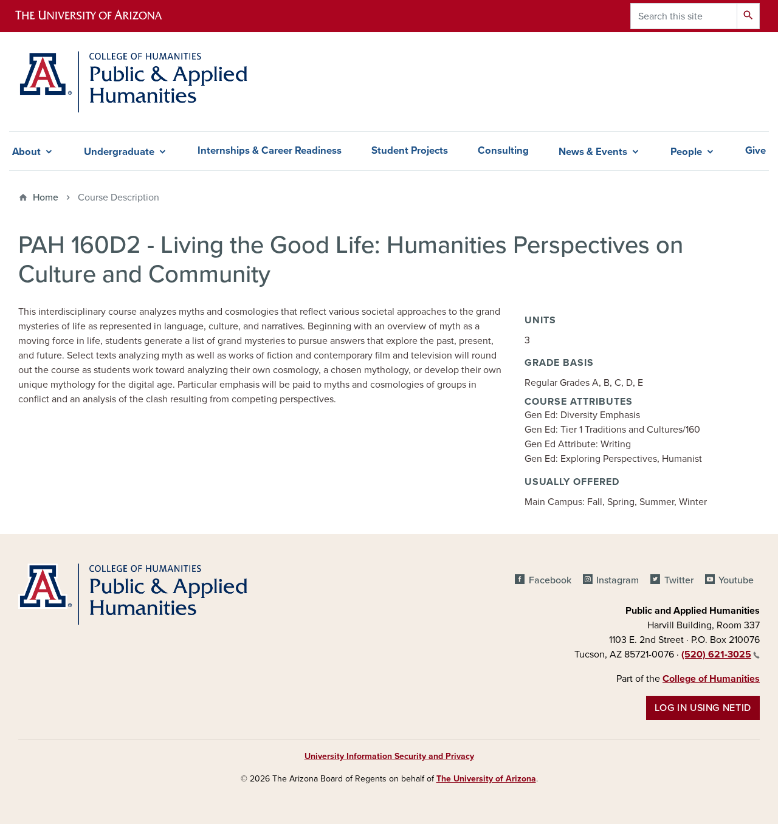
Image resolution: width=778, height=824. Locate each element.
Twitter (678, 580)
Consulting (503, 151)
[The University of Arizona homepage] (99, 16)
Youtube (736, 580)
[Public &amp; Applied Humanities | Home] (135, 81)
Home (45, 197)
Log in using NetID (703, 708)
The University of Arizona (486, 779)
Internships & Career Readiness (270, 151)
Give (755, 151)
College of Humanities (711, 679)
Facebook (550, 580)
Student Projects (409, 151)
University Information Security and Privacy (389, 756)
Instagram (617, 580)
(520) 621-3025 (716, 654)
